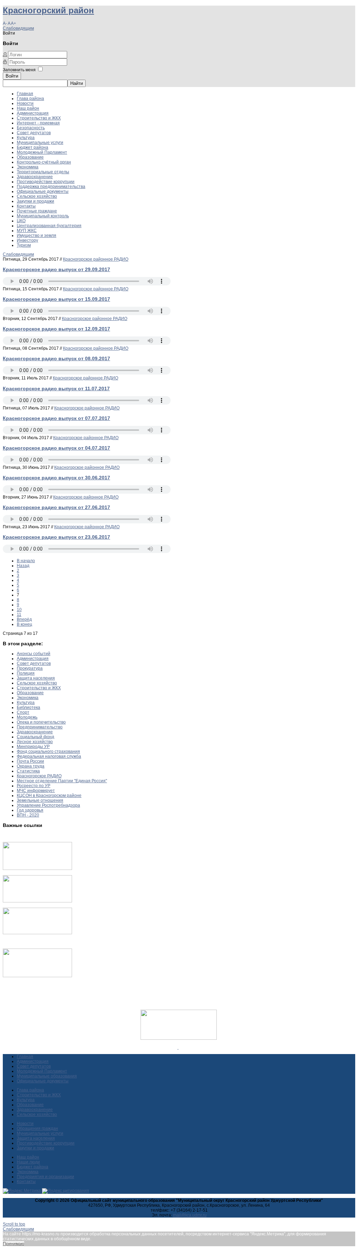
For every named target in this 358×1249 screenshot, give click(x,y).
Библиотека (28, 707)
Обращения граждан (37, 1128)
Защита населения (36, 678)
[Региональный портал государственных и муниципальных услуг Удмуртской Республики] (37, 901)
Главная (25, 93)
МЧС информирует (36, 790)
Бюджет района (32, 147)
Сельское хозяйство (37, 196)
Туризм (24, 245)
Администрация (33, 113)
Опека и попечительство (41, 722)
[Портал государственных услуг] (37, 868)
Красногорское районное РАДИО (95, 259)
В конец (24, 624)
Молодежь (27, 717)
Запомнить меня (19, 69)
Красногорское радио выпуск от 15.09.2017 (56, 299)
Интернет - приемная (38, 123)
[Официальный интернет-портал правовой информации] (178, 1047)
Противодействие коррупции (45, 181)
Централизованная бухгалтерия (49, 225)
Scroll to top (14, 1224)
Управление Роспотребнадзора (48, 805)
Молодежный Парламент (42, 152)
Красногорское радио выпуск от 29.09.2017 (56, 269)
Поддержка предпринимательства (51, 186)
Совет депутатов (34, 132)
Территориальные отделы (43, 171)
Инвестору (27, 240)
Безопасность (31, 127)
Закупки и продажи (35, 201)
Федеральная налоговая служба (49, 756)
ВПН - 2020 (28, 815)
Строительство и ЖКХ (39, 118)
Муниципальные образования (47, 1076)
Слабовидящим (18, 28)
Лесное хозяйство (35, 741)
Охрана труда (30, 766)
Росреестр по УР (33, 785)
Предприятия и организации (45, 1176)
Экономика (27, 167)
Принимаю (13, 1243)
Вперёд (24, 619)
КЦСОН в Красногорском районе (49, 795)
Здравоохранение (35, 176)
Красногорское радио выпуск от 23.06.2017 (56, 537)
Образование (30, 157)
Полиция (26, 673)
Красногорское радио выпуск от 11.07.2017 (56, 388)
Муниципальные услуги (40, 142)
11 (19, 614)
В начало (26, 560)
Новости (25, 103)
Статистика (28, 771)
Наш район (28, 108)
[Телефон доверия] (37, 975)
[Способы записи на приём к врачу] (37, 932)
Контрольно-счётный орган (44, 162)
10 (19, 609)
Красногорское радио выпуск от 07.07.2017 (56, 418)
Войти (12, 76)
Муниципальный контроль (43, 215)
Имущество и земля (36, 235)
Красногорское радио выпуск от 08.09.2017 (56, 358)
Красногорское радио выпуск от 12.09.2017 (56, 329)
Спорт (23, 712)
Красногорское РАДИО (39, 776)
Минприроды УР (33, 746)
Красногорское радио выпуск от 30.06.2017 (56, 477)
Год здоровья (30, 810)
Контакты (26, 206)
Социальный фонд (35, 736)
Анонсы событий (33, 653)
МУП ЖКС (27, 230)
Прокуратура (30, 668)
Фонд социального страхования (48, 751)
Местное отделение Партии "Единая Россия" (62, 780)
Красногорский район (48, 10)
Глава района (30, 98)
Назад (23, 565)
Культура (26, 137)
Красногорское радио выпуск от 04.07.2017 (56, 448)
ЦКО (21, 220)
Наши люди (28, 1162)
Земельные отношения (40, 800)
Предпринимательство (40, 727)
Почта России (30, 761)
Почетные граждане (37, 211)
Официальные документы (43, 191)
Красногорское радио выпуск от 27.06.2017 (56, 507)
